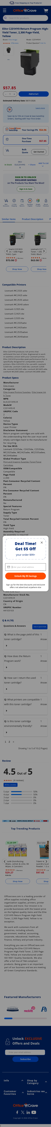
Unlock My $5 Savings (25, 576)
